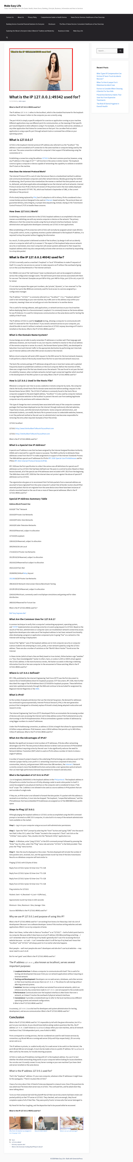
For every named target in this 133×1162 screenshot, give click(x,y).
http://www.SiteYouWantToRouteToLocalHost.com (35, 428)
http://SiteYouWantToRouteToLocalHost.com (33, 434)
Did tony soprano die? (18, 1144)
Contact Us (10, 17)
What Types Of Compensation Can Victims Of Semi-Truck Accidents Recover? (109, 76)
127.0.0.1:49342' (16, 1142)
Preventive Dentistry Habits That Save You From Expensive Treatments (109, 97)
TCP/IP (15, 627)
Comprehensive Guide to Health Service (54, 17)
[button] (7, 37)
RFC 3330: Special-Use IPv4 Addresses (62, 458)
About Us (21, 17)
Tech (13, 1140)
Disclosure (51, 24)
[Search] (120, 50)
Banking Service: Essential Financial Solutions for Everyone (25, 24)
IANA (37, 689)
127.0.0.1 (45, 158)
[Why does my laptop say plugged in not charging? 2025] (21, 1123)
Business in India (63, 31)
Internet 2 (69, 764)
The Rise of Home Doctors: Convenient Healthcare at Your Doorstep (81, 24)
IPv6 (34, 197)
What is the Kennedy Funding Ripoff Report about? (27, 1147)
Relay (25, 573)
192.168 (12, 578)
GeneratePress (78, 1159)
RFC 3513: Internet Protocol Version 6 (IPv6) (31, 461)
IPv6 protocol (59, 779)
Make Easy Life (12, 5)
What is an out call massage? (69, 1131)
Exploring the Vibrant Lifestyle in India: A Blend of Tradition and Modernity (30, 31)
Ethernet (49, 200)
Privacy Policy (32, 17)
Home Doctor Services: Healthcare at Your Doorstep (88, 17)
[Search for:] (107, 50)
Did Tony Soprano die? (17, 613)
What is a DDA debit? (41, 1131)
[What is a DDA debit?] (46, 1123)
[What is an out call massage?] (71, 1123)
